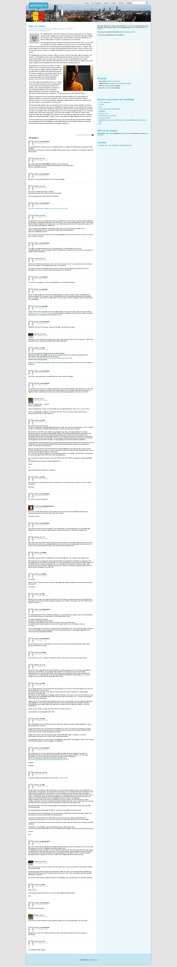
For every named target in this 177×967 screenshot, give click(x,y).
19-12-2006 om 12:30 (41, 323)
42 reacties (68, 28)
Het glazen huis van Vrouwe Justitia (120, 83)
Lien (43, 537)
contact (113, 3)
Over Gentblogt (113, 145)
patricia (44, 772)
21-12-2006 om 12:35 (41, 774)
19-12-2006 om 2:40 (40, 308)
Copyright (122, 145)
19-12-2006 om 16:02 (41, 372)
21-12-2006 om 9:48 (40, 654)
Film (133, 27)
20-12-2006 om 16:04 (41, 538)
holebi (48, 30)
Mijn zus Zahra (37, 26)
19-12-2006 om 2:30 (40, 291)
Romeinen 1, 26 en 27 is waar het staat (40, 313)
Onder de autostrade (113, 81)
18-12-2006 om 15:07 (41, 175)
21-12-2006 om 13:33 (41, 843)
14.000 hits (61, 778)
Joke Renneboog (58, 28)
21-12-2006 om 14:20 (41, 886)
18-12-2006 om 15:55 (41, 204)
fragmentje (87, 42)
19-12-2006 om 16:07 (41, 385)
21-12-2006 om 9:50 (40, 666)
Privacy (129, 145)
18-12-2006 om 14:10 (41, 143)
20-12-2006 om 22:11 (40, 611)
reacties (125, 133)
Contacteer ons (102, 145)
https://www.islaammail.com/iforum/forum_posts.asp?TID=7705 (48, 208)
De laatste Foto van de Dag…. (108, 115)
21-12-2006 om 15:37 (41, 916)
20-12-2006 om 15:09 (41, 495)
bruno (44, 334)
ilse (43, 398)
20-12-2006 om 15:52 (41, 524)
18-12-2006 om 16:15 (41, 217)
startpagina (107, 85)
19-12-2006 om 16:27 (41, 422)
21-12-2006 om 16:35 (41, 929)
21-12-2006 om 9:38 (40, 640)
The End (101, 104)
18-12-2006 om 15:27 (41, 188)
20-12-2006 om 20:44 (41, 595)
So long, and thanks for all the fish (109, 109)
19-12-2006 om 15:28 (41, 349)
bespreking (41, 30)
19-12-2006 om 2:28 (40, 278)
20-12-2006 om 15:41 (41, 507)
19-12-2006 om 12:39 (41, 335)
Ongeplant (102, 111)
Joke (43, 158)
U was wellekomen (105, 102)
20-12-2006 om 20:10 (41, 554)
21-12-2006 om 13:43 (41, 863)
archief (106, 3)
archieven (107, 88)
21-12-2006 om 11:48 (40, 720)
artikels (107, 133)
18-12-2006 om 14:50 (41, 160)
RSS (122, 3)
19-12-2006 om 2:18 (40, 260)
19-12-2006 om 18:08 (41, 478)
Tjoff (43, 258)
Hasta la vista (103, 113)
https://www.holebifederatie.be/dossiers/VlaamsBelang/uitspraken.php (50, 358)
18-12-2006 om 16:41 (41, 244)
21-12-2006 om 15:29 (41, 904)
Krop (100, 107)
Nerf (100, 124)
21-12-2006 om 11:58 (40, 749)
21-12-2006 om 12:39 (41, 786)
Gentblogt (113, 26)
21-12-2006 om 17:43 (41, 943)
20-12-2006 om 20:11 (40, 575)
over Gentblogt (96, 3)
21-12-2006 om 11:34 (40, 685)
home (87, 3)
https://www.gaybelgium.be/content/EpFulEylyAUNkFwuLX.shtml (48, 759)
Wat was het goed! (104, 118)
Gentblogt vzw (92, 960)
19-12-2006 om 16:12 (41, 400)
